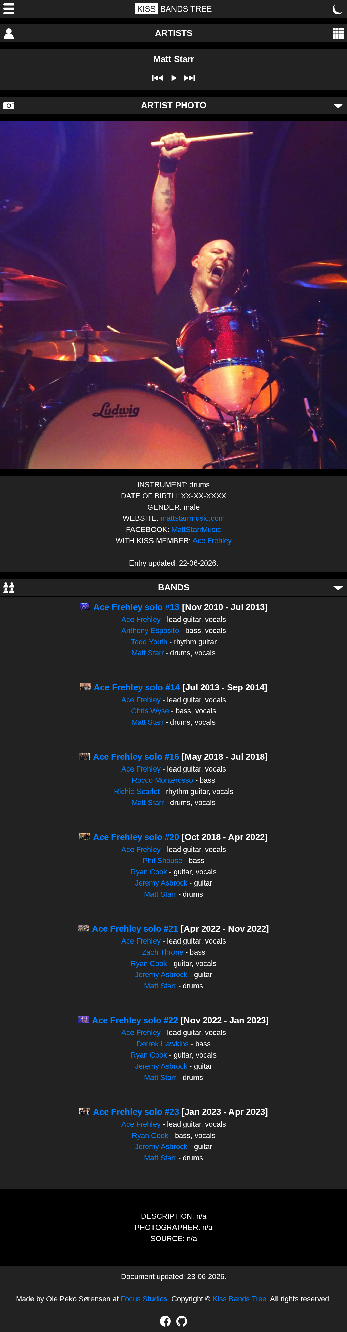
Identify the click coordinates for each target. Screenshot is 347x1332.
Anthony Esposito (150, 630)
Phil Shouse (162, 860)
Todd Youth (149, 642)
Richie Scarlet (137, 791)
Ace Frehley (212, 540)
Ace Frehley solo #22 (135, 1020)
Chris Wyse (150, 711)
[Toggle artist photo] (338, 105)
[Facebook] (165, 1321)
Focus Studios (144, 1299)
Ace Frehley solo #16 (136, 756)
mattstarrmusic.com (193, 518)
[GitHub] (181, 1321)
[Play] (173, 78)
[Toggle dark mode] (338, 8)
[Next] (189, 78)
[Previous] (157, 78)
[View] (338, 33)
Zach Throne (162, 952)
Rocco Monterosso (162, 780)
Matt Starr (147, 653)
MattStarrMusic (196, 529)
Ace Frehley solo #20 (136, 837)
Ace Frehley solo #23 (136, 1112)
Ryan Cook (148, 872)
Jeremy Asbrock (161, 883)
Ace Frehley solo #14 (137, 687)
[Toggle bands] (338, 587)
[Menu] (8, 8)
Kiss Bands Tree (239, 1299)
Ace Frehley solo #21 (135, 929)
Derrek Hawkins (163, 1044)
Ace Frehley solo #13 (136, 607)
